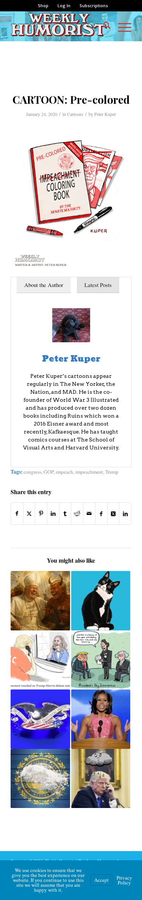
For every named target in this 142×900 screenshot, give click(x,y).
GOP (48, 471)
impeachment (89, 471)
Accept (101, 880)
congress (32, 471)
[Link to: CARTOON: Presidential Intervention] (100, 659)
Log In (64, 5)
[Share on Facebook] (17, 513)
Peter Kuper (105, 114)
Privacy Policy (124, 880)
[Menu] (121, 26)
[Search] (103, 26)
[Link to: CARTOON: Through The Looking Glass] (40, 659)
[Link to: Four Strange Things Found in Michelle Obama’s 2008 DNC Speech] (100, 719)
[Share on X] (29, 513)
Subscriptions (94, 5)
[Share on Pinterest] (41, 513)
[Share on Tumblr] (65, 513)
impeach (64, 471)
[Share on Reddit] (77, 513)
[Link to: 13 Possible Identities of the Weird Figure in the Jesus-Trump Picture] (40, 600)
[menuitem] (43, 6)
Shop (43, 5)
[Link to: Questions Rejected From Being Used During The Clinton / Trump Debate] (40, 719)
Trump (112, 471)
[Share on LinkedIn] (53, 513)
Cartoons (75, 114)
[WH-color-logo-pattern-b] (59, 26)
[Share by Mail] (89, 513)
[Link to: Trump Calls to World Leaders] (100, 778)
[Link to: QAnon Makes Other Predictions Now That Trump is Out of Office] (100, 600)
